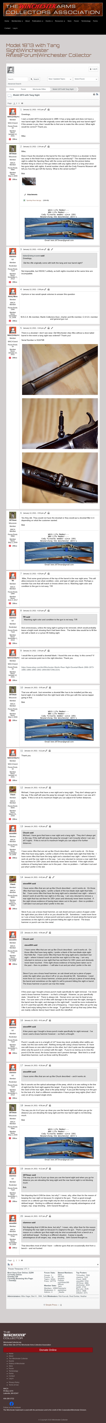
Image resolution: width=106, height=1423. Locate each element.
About (27, 21)
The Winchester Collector (18, 1359)
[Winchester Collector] (53, 9)
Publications (37, 21)
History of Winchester (17, 1364)
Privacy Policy (14, 1382)
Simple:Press (51, 1305)
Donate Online (48, 1349)
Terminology (86, 21)
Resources (59, 21)
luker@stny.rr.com (31, 256)
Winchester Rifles (39, 89)
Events (48, 21)
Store (69, 21)
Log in (15, 28)
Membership (16, 21)
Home (7, 21)
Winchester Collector (60, 1420)
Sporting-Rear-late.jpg (33, 200)
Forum (76, 21)
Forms (95, 21)
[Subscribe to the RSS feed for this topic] (97, 94)
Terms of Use (14, 1385)
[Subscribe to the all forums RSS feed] (8, 1264)
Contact (7, 28)
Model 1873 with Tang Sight (63, 89)
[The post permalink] (45, 109)
